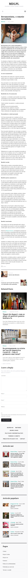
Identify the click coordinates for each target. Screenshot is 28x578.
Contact (22, 439)
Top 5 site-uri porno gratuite (16, 506)
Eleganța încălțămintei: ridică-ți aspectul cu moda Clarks (17, 516)
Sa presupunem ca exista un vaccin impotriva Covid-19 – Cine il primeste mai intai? (14, 351)
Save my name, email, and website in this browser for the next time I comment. (13, 415)
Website (3, 406)
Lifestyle (13, 471)
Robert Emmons (9, 230)
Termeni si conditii (14, 436)
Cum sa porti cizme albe (17, 533)
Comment (3, 375)
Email (2, 400)
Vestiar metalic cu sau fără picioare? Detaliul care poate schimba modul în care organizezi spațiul (17, 455)
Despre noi (10, 427)
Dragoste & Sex (14, 504)
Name (3, 393)
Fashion (12, 513)
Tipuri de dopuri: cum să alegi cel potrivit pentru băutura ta (14, 316)
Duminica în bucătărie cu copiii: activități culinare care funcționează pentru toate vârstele (17, 474)
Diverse (3, 21)
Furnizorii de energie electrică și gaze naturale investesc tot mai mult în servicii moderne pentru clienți (17, 486)
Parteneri (18, 427)
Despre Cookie (14, 430)
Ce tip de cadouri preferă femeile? (17, 524)
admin (4, 266)
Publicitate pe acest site (10, 439)
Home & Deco (14, 451)
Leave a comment (6, 363)
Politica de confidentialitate (14, 433)
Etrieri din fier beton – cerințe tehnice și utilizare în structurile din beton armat (18, 465)
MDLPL (14, 4)
